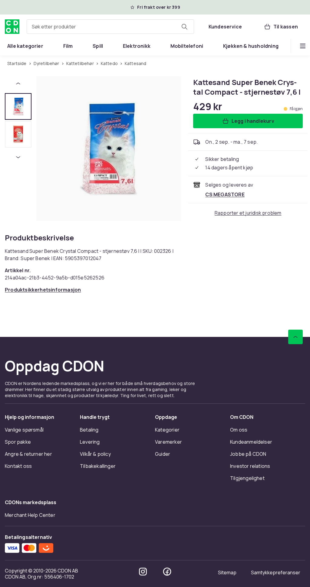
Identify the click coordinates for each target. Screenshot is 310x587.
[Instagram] (143, 571)
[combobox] (110, 26)
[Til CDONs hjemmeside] (12, 26)
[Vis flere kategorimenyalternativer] (302, 46)
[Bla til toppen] (295, 337)
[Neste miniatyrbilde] (18, 157)
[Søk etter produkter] (184, 26)
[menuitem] (25, 46)
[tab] (18, 106)
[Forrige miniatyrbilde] (18, 83)
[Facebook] (167, 571)
